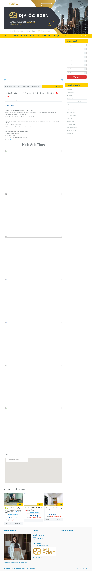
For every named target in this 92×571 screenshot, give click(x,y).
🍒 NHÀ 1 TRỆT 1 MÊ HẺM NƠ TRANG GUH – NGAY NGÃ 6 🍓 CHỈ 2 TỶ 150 (33, 509)
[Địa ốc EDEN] (46, 16)
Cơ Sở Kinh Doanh (71, 124)
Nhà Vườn (69, 110)
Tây (38, 521)
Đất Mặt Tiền (70, 113)
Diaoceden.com (13, 139)
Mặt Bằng (69, 133)
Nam (28, 86)
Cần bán (57, 86)
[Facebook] (77, 36)
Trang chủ (7, 36)
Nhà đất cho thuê (34, 36)
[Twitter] (81, 36)
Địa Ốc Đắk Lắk (17, 568)
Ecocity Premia (58, 36)
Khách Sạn (69, 121)
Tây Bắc (59, 519)
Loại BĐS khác (70, 104)
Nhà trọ (69, 107)
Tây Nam (18, 523)
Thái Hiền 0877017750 (35, 517)
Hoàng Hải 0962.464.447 (15, 520)
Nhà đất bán (24, 36)
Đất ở (39, 86)
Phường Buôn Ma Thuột (13, 514)
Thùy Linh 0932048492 (55, 516)
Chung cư (69, 98)
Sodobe (33, 568)
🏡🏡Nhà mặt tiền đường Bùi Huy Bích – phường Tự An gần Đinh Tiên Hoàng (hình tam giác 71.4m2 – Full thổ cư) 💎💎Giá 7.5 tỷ (13, 510)
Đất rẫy (68, 118)
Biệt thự (69, 95)
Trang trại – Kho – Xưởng (73, 101)
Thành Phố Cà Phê (46, 36)
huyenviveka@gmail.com (42, 545)
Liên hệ (66, 36)
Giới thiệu (15, 36)
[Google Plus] (86, 36)
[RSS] (83, 568)
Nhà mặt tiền (70, 115)
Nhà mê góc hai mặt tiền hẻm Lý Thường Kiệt (54, 508)
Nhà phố (69, 92)
